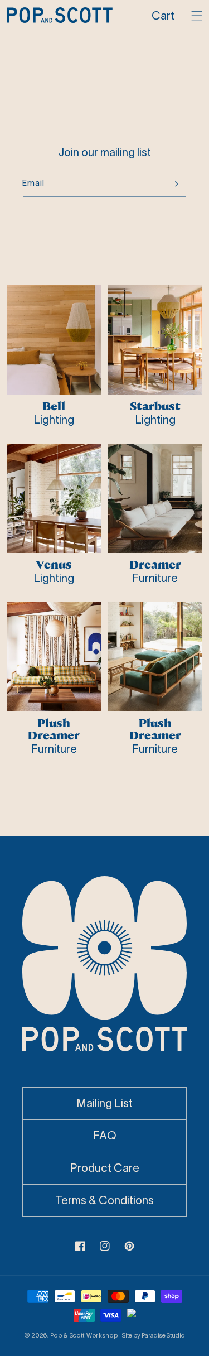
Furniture (155, 578)
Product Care (104, 1168)
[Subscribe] (174, 184)
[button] (165, 15)
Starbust (155, 406)
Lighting (53, 419)
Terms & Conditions (104, 1200)
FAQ (104, 1135)
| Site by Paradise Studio (151, 1335)
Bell (53, 406)
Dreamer (155, 565)
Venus (54, 565)
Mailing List (104, 1103)
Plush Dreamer (54, 729)
